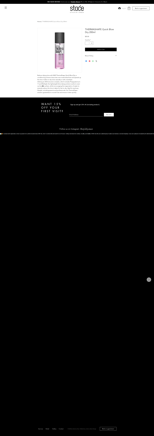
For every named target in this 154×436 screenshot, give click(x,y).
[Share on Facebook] (86, 61)
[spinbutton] (89, 43)
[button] (6, 8)
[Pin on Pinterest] (89, 61)
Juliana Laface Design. (91, 428)
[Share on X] (96, 61)
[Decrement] (86, 43)
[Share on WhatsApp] (93, 61)
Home (39, 21)
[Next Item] (149, 279)
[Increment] (92, 43)
